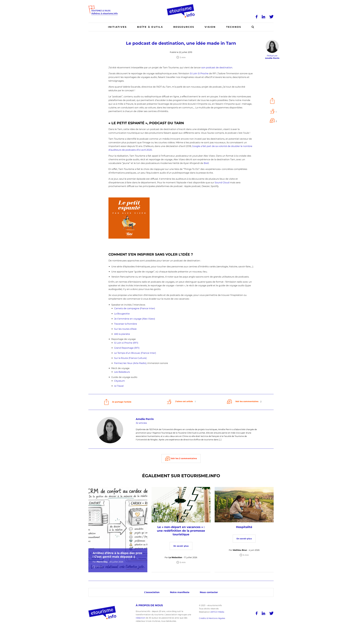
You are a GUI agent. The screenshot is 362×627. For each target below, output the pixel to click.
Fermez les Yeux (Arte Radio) (130, 363)
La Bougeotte (122, 313)
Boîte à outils (150, 27)
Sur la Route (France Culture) (130, 358)
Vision (210, 27)
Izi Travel (119, 386)
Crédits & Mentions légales (212, 618)
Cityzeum (119, 380)
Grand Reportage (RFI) (126, 348)
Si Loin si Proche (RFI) (126, 342)
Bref (206, 163)
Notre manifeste (179, 592)
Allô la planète (122, 334)
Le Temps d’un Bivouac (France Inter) (135, 353)
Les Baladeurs (122, 372)
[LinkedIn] (263, 16)
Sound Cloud (222, 182)
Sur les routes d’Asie (125, 329)
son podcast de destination (216, 67)
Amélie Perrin (145, 419)
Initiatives (117, 27)
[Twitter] (271, 16)
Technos (233, 27)
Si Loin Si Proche (199, 73)
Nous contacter (209, 592)
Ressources (183, 27)
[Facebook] (257, 16)
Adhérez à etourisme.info (104, 13)
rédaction (140, 618)
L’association (152, 592)
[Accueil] (181, 5)
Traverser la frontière (125, 323)
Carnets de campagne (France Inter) (134, 308)
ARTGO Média (217, 612)
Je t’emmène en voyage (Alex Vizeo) (134, 318)
